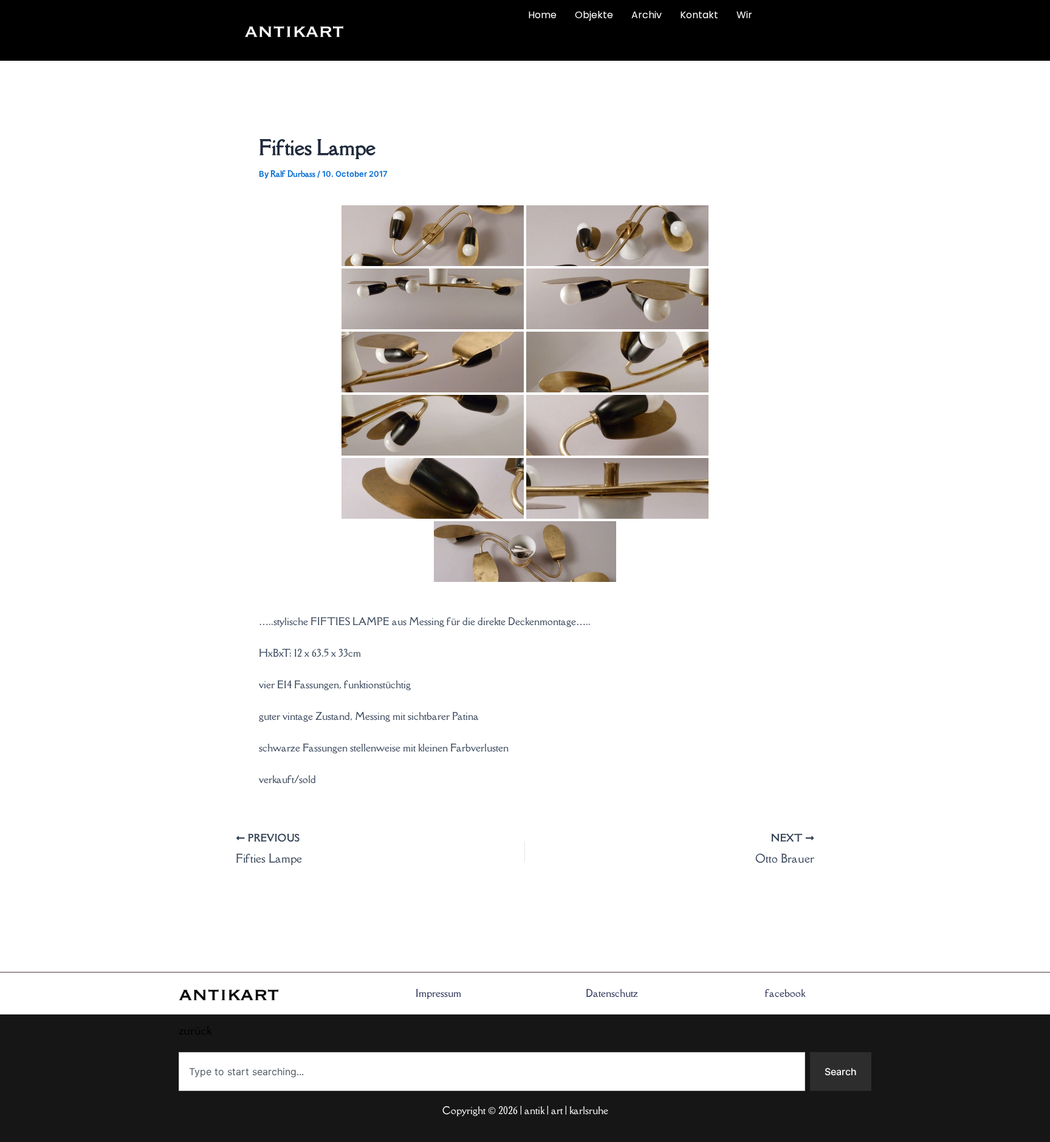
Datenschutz (612, 993)
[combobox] (492, 1071)
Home (542, 15)
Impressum (438, 993)
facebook (785, 993)
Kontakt (699, 15)
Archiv (646, 15)
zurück (426, 43)
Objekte (594, 15)
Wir (744, 15)
